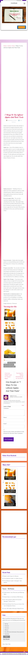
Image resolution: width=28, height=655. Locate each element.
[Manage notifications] (24, 651)
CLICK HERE (21, 27)
